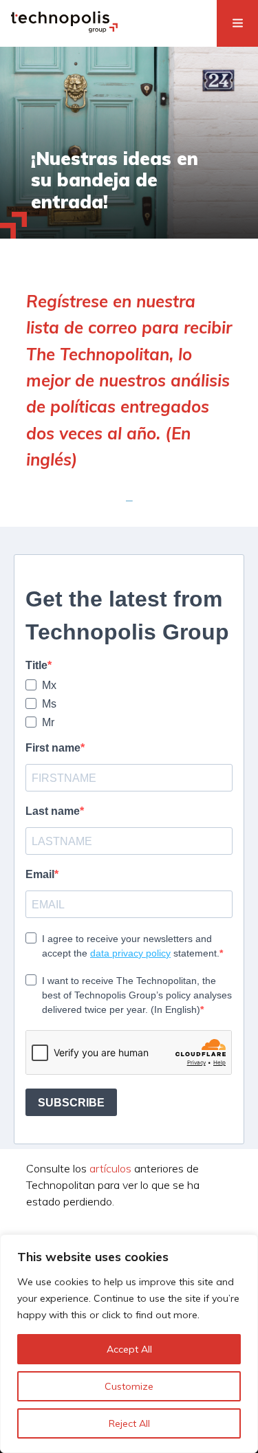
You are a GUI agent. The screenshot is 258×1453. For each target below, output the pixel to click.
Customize (129, 1386)
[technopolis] (64, 29)
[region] (129, 1343)
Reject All (129, 1423)
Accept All (129, 1349)
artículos (110, 1168)
